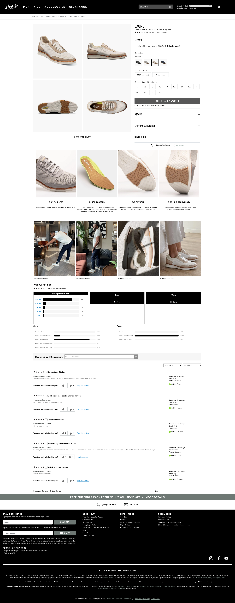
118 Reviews (150, 32)
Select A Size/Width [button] (167, 100)
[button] (26, 7)
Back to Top (56, 491)
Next (157, 491)
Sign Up (64, 522)
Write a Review (162, 32)
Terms (15, 541)
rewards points (159, 105)
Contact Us (87, 519)
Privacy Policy (25, 541)
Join (186, 6)
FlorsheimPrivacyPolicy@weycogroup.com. (210, 577)
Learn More (9, 553)
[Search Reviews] (136, 356)
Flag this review (83, 385)
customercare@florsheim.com (39, 543)
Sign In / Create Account (93, 517)
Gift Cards (87, 522)
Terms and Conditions (114, 599)
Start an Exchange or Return (95, 527)
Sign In (179, 6)
